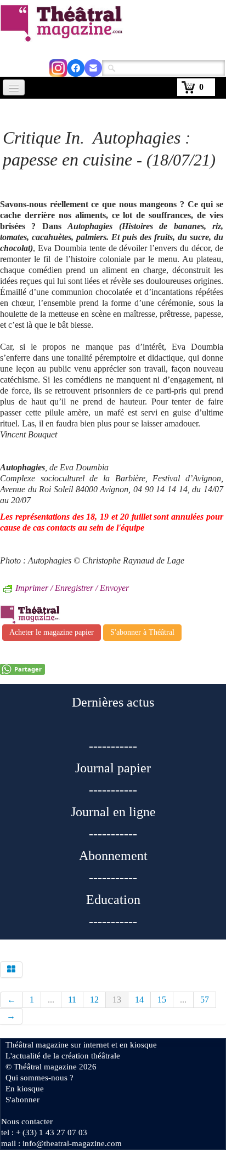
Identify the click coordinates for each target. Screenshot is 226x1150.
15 (161, 999)
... (51, 999)
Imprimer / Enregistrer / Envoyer (72, 588)
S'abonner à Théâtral (142, 632)
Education (113, 899)
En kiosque (24, 1088)
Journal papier (113, 768)
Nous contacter (27, 1121)
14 (139, 999)
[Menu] (14, 87)
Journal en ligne (113, 812)
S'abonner (22, 1099)
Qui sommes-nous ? (39, 1077)
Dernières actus (113, 702)
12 (94, 999)
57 (204, 999)
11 (72, 999)
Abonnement (113, 856)
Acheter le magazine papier (51, 632)
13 (116, 999)
